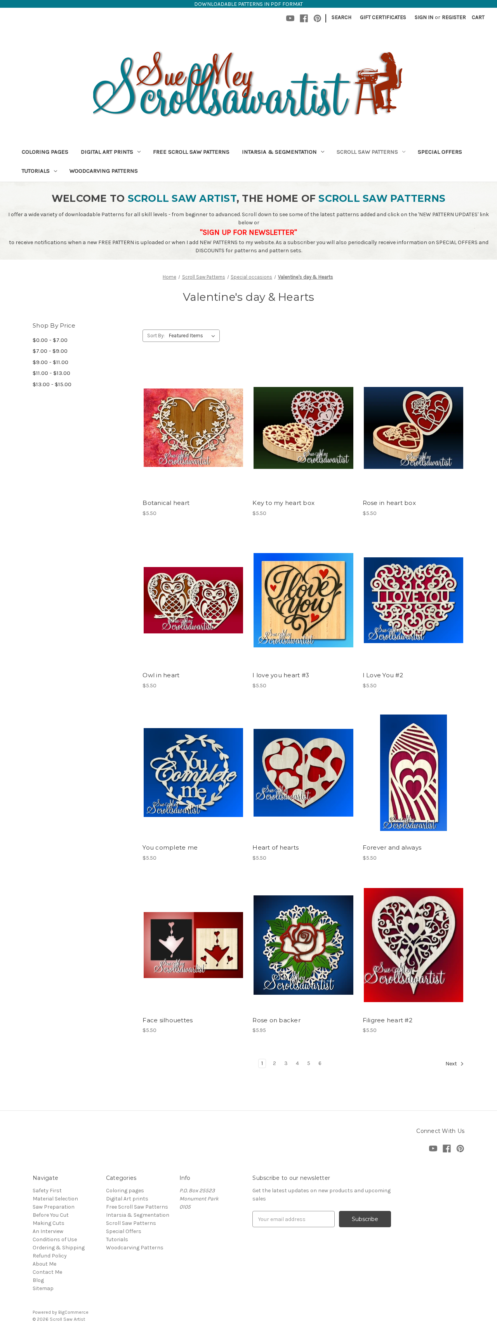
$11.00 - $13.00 (51, 372)
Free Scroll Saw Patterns (191, 151)
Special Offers (440, 151)
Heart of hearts (275, 847)
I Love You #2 (383, 675)
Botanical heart (165, 502)
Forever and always (392, 847)
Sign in (424, 17)
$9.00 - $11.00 (50, 362)
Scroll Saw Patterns (367, 151)
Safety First (47, 1190)
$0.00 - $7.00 (50, 339)
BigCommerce (73, 1312)
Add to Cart (193, 442)
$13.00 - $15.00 (52, 384)
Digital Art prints (107, 151)
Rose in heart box (389, 502)
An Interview (48, 1231)
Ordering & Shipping (59, 1247)
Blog (38, 1280)
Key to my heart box (283, 502)
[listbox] (193, 336)
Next (451, 1063)
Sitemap (43, 1288)
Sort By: (156, 335)
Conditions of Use (55, 1239)
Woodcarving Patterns (104, 170)
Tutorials (36, 170)
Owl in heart (160, 675)
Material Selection (55, 1198)
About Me (44, 1264)
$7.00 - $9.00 (50, 350)
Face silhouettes (167, 1020)
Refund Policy (50, 1255)
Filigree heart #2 (387, 1020)
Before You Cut (51, 1215)
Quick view (192, 414)
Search (341, 17)
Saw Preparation (54, 1207)
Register (454, 17)
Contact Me (47, 1272)
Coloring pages (45, 151)
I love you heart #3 (280, 675)
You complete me (170, 847)
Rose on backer (276, 1020)
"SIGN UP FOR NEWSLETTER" (248, 232)
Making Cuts (48, 1223)
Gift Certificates (383, 17)
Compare (191, 428)
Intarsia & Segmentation (279, 151)
